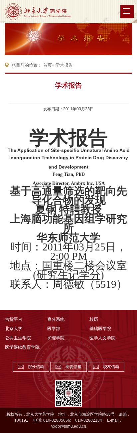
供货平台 (13, 319)
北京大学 (13, 328)
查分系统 (56, 319)
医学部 (53, 328)
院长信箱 (36, 366)
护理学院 (56, 337)
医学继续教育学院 (22, 347)
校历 (93, 319)
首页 (47, 65)
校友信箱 (111, 366)
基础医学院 (100, 328)
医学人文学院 (102, 337)
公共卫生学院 (18, 337)
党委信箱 (73, 366)
